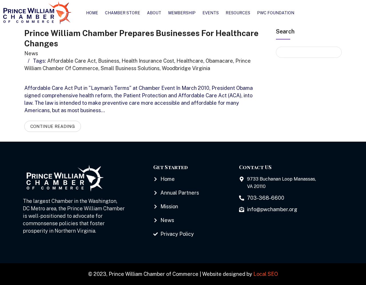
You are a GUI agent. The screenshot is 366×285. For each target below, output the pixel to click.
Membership (182, 13)
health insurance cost (148, 61)
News (31, 53)
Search (285, 31)
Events (210, 13)
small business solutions (130, 68)
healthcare (189, 61)
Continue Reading (52, 126)
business (108, 61)
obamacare (219, 61)
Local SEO (265, 274)
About (154, 13)
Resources (238, 13)
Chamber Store (122, 13)
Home (92, 13)
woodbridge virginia (186, 68)
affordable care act (71, 61)
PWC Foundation (275, 13)
